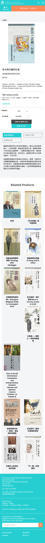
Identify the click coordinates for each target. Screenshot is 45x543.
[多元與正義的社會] (21, 43)
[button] (28, 8)
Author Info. (29, 135)
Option (4, 110)
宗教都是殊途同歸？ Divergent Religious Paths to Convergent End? (12, 301)
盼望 (12, 221)
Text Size (25, 535)
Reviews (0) (8, 140)
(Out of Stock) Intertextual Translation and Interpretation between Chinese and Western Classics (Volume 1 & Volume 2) (12, 385)
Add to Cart (21, 126)
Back (5, 20)
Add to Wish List (21, 122)
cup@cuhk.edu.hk (8, 494)
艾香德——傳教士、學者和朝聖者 (33, 338)
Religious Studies (12, 95)
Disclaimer (26, 532)
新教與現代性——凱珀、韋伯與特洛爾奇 (12, 431)
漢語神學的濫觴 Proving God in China (33, 260)
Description (8, 135)
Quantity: (19, 116)
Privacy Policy (7, 532)
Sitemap (5, 535)
